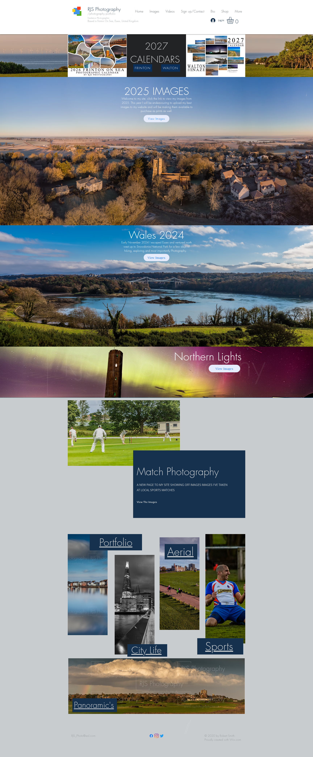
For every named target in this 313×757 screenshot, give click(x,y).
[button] (154, 11)
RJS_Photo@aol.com (83, 736)
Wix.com (235, 740)
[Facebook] (151, 736)
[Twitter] (162, 736)
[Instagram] (156, 736)
